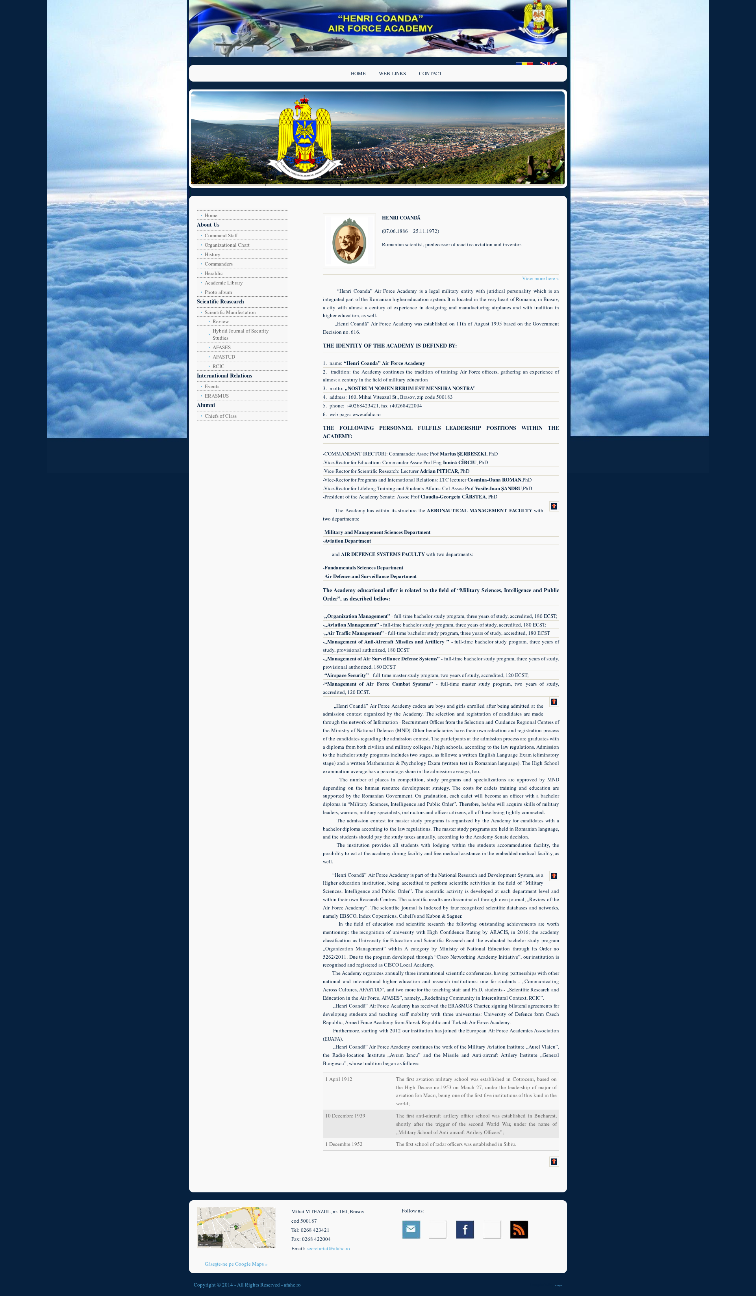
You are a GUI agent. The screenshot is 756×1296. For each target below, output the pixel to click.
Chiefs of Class (221, 415)
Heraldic (214, 273)
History (212, 254)
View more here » (540, 278)
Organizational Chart (227, 244)
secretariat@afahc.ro (328, 1248)
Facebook (465, 1229)
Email (411, 1229)
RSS (520, 1229)
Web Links (392, 73)
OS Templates (558, 1286)
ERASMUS (217, 395)
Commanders (219, 263)
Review (221, 321)
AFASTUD (224, 356)
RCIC (218, 366)
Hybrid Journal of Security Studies (241, 334)
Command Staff (221, 235)
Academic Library (224, 282)
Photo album (218, 292)
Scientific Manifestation (230, 312)
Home (358, 73)
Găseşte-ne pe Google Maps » (236, 1263)
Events (212, 386)
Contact (430, 73)
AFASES (222, 347)
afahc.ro (292, 1284)
